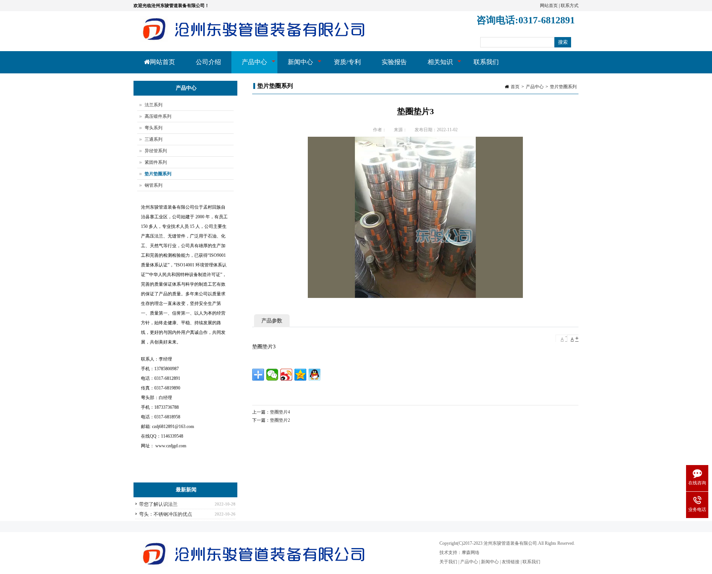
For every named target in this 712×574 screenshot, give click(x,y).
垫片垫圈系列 (563, 86)
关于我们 (448, 561)
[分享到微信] (272, 375)
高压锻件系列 (158, 116)
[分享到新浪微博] (286, 375)
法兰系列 (153, 104)
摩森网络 (470, 552)
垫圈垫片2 (280, 420)
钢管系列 (153, 185)
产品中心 (249, 66)
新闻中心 (295, 66)
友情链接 (511, 561)
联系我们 (486, 62)
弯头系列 (153, 127)
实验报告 (394, 62)
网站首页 (549, 5)
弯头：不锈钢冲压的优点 (165, 514)
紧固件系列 (156, 162)
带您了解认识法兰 (158, 504)
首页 (515, 86)
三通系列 (153, 139)
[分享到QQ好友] (314, 375)
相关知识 (435, 66)
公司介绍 (208, 62)
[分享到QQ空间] (300, 375)
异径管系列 (156, 150)
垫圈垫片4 (280, 412)
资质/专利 (347, 62)
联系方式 (569, 5)
